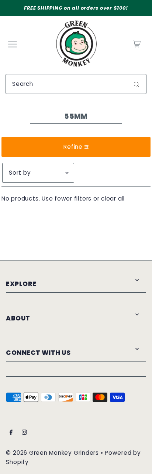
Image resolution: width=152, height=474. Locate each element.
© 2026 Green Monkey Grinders (53, 453)
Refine (73, 147)
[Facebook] (11, 432)
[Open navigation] (12, 43)
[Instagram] (24, 432)
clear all (113, 198)
